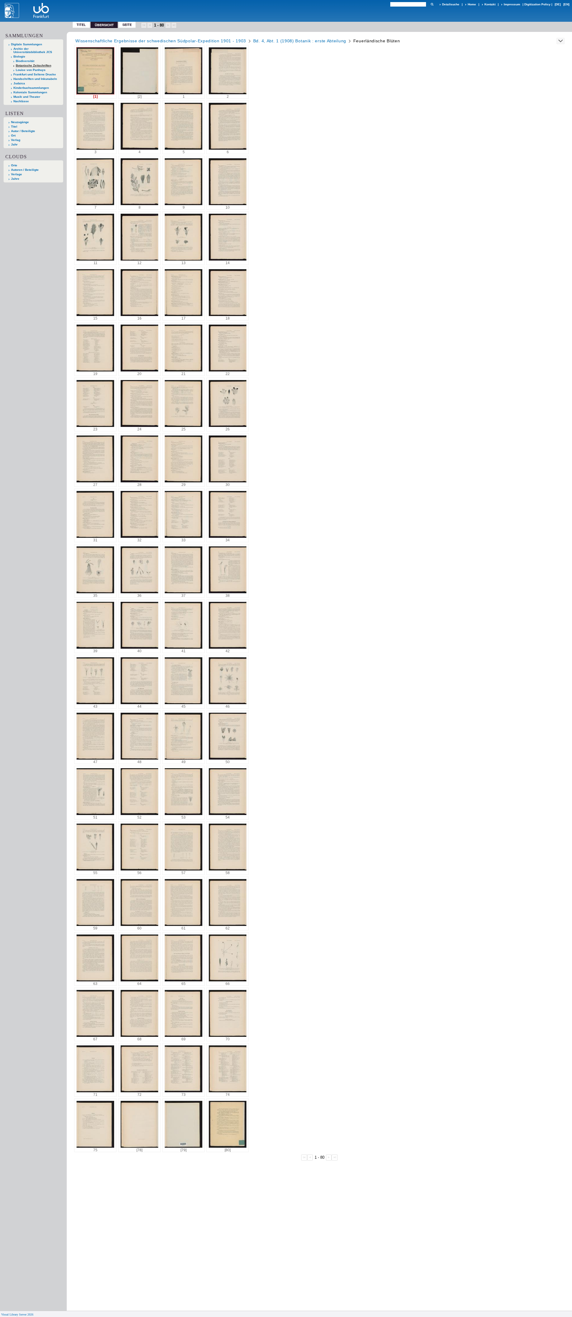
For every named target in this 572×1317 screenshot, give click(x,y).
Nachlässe (21, 101)
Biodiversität (25, 61)
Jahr (14, 144)
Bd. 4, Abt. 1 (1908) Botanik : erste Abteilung (299, 40)
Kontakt (489, 4)
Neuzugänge (20, 122)
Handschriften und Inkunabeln (35, 78)
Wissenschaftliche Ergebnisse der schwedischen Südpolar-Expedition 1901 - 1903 (160, 40)
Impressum (512, 4)
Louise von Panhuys (31, 70)
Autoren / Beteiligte (25, 169)
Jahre (15, 178)
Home (472, 4)
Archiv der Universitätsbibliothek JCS (32, 50)
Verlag (15, 140)
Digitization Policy (537, 4)
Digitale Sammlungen (26, 44)
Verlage (16, 174)
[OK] (432, 4)
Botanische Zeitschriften (33, 65)
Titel (81, 24)
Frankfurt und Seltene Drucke (34, 74)
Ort (13, 135)
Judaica (19, 83)
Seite (127, 24)
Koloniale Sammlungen (30, 92)
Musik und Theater (26, 96)
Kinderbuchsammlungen (31, 87)
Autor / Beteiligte (23, 131)
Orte (14, 165)
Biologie (19, 56)
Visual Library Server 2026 (17, 1314)
